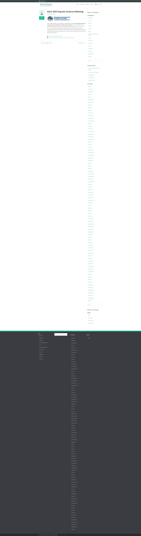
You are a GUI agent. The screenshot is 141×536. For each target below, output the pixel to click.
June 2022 (90, 144)
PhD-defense (90, 40)
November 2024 (91, 99)
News (62, 36)
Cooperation (41, 337)
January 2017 (90, 263)
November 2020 (91, 176)
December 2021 (91, 152)
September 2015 (91, 298)
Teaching (90, 51)
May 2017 (90, 255)
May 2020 (90, 184)
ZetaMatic (56, 534)
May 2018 (90, 239)
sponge (72, 37)
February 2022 (90, 150)
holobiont (57, 37)
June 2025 (90, 97)
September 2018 (91, 232)
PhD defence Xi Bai (91, 80)
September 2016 (91, 271)
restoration (65, 37)
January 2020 (90, 194)
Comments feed (91, 320)
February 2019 (90, 218)
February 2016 (90, 284)
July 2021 (89, 163)
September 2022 (91, 139)
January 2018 (90, 245)
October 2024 (90, 102)
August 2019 (90, 202)
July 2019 (89, 205)
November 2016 (91, 266)
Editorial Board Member (43, 342)
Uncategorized (90, 53)
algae (49, 37)
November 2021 (91, 155)
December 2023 (91, 118)
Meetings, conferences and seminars (54, 36)
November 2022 (91, 134)
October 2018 (90, 229)
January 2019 (90, 221)
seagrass (69, 37)
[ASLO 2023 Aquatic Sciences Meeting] (58, 18)
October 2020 (90, 179)
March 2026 (90, 89)
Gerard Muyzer (46, 4)
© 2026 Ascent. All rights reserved (44, 534)
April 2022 (90, 147)
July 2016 (89, 274)
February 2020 (90, 192)
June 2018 (90, 237)
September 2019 (91, 200)
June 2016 (90, 276)
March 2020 (90, 189)
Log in (89, 315)
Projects (89, 45)
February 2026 (90, 91)
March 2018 (90, 242)
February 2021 (90, 171)
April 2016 (90, 279)
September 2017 (91, 253)
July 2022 (89, 142)
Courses (89, 20)
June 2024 (90, 107)
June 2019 (90, 208)
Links (91, 4)
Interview (90, 28)
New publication (81, 42)
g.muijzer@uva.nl (43, 1)
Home (78, 4)
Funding (89, 25)
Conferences (90, 17)
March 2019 (90, 216)
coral (51, 37)
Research (87, 4)
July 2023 (89, 123)
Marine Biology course (43, 347)
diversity (53, 37)
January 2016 (90, 287)
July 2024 (89, 105)
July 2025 (89, 94)
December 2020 (91, 173)
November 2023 (91, 120)
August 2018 (90, 234)
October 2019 (90, 197)
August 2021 (90, 160)
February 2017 (90, 261)
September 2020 (91, 181)
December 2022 (91, 131)
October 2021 (90, 157)
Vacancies (90, 56)
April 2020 (90, 187)
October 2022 (90, 136)
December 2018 (91, 224)
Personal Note (41, 349)
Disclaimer (41, 340)
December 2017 (91, 247)
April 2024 (90, 110)
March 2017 (90, 258)
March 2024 (90, 112)
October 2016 (90, 269)
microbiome (61, 37)
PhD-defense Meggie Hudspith (46, 42)
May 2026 (90, 86)
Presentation (90, 43)
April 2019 (90, 213)
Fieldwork (90, 23)
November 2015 (91, 292)
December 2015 (91, 290)
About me (82, 4)
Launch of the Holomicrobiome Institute (93, 69)
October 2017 (90, 250)
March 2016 (90, 282)
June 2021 (90, 165)
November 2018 (91, 226)
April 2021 (90, 168)
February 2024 (90, 115)
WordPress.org (91, 323)
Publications (96, 4)
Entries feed (90, 318)
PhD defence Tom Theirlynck (93, 72)
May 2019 (90, 210)
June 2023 (90, 126)
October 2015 (90, 295)
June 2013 (90, 300)
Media (89, 31)
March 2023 (90, 128)
